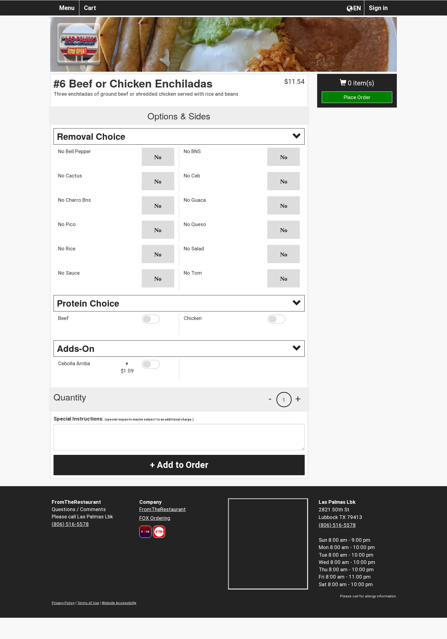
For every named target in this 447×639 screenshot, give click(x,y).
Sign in (378, 8)
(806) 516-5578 (70, 524)
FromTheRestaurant (162, 509)
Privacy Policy (63, 603)
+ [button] (298, 398)
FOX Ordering (154, 518)
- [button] (270, 398)
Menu (66, 8)
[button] (158, 157)
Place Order (357, 97)
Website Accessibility (119, 603)
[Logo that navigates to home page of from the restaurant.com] (145, 532)
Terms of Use (88, 603)
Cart (90, 8)
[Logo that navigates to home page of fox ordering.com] (158, 532)
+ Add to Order (179, 465)
